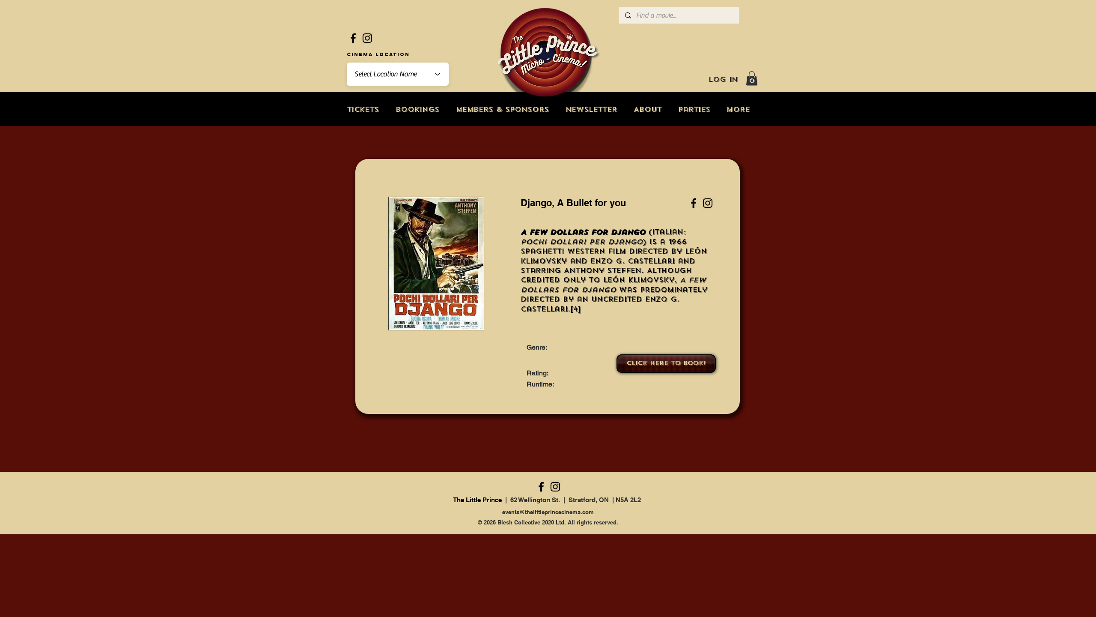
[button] (752, 78)
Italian (667, 232)
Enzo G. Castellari (632, 261)
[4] (575, 309)
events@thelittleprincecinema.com (548, 512)
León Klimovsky (638, 280)
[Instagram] (367, 38)
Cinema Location (378, 54)
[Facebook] (353, 38)
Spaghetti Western (563, 251)
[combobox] (398, 74)
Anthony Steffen (602, 270)
